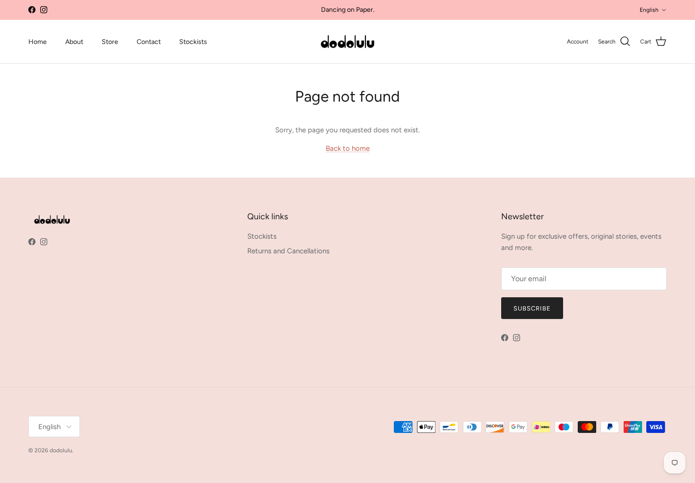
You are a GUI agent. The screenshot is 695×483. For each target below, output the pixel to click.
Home (37, 42)
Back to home (348, 148)
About (74, 42)
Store (110, 42)
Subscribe (532, 308)
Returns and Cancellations (288, 251)
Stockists (193, 42)
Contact (149, 42)
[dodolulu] (347, 41)
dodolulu (61, 450)
